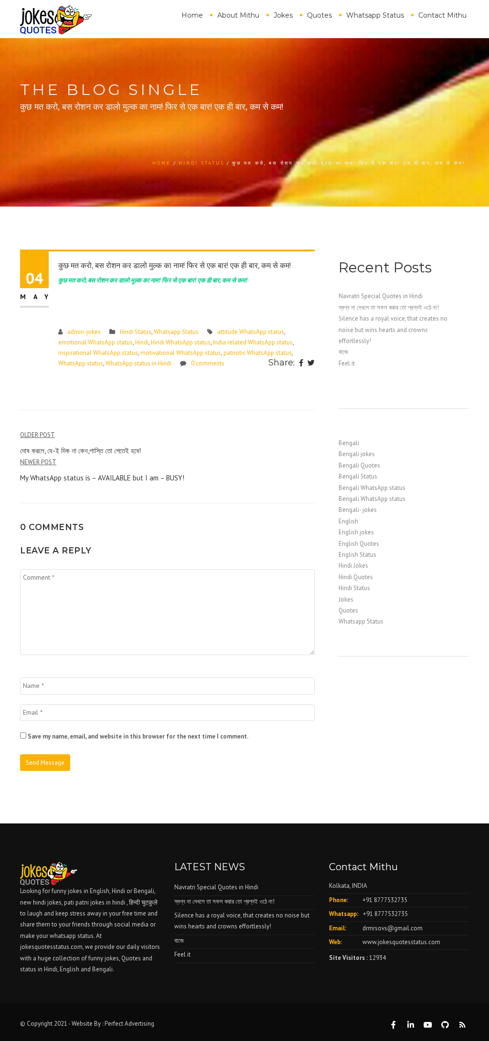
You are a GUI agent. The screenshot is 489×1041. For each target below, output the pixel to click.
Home (192, 15)
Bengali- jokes (358, 510)
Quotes (319, 15)
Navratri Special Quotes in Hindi (381, 296)
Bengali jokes (357, 454)
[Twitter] (311, 363)
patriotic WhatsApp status (257, 353)
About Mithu (238, 15)
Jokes (283, 15)
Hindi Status (201, 163)
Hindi (142, 342)
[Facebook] (301, 363)
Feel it (347, 363)
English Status (357, 555)
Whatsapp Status (375, 15)
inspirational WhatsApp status (98, 353)
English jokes (356, 532)
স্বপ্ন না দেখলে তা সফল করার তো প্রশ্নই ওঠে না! (389, 307)
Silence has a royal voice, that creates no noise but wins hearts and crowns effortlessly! (393, 329)
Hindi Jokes (353, 566)
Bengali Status (358, 476)
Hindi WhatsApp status (181, 342)
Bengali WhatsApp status (372, 488)
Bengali (349, 443)
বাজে (343, 352)
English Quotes (359, 544)
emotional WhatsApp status (95, 342)
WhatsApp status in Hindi (138, 363)
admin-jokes (84, 332)
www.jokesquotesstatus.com (401, 942)
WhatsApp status (80, 363)
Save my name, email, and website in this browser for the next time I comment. (138, 736)
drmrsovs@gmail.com (392, 928)
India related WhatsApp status (253, 342)
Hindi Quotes (356, 577)
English (348, 521)
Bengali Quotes (359, 465)
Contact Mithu (442, 15)
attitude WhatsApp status (250, 332)
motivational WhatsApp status (180, 353)
